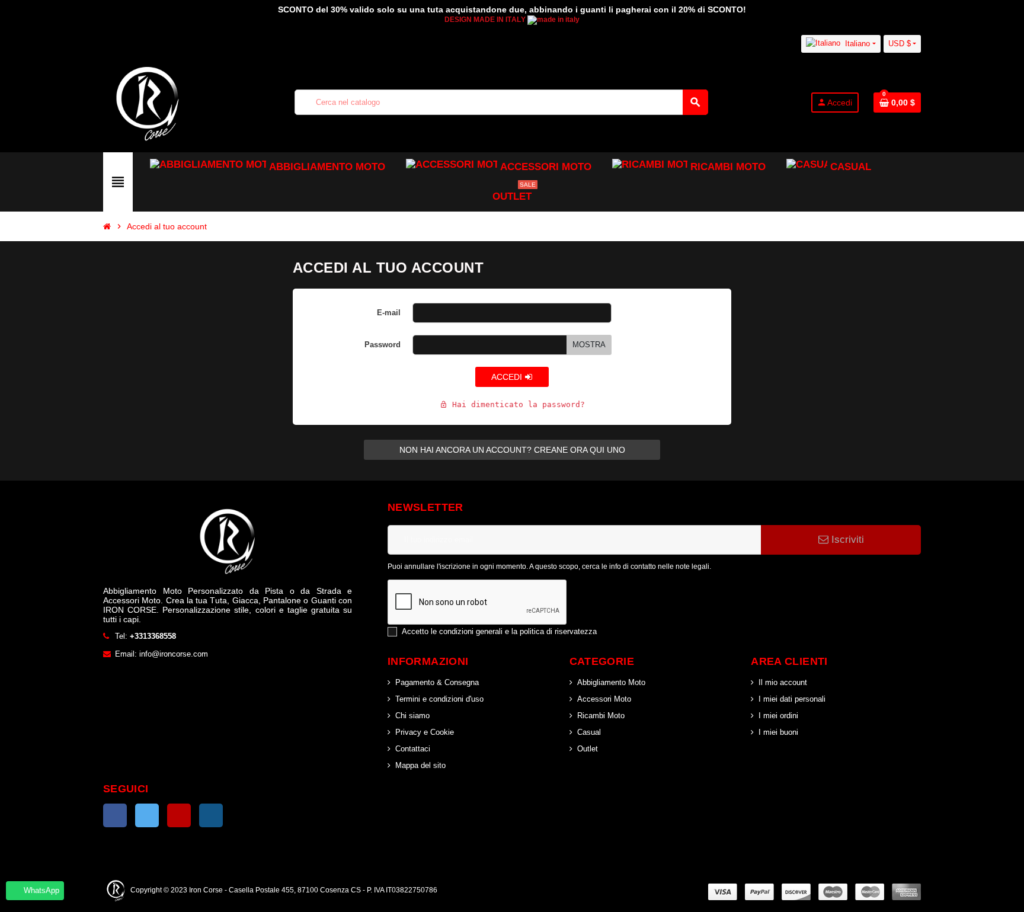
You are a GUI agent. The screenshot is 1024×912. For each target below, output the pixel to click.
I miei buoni (778, 732)
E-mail (389, 312)
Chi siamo (412, 715)
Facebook (115, 815)
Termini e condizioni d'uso (439, 699)
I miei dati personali (792, 699)
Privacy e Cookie (424, 732)
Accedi (507, 377)
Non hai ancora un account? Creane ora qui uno (512, 450)
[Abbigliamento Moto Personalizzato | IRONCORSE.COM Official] (147, 101)
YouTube (179, 815)
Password (382, 344)
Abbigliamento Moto (611, 682)
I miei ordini (778, 715)
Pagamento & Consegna (437, 682)
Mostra (589, 344)
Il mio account (783, 682)
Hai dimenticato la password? (512, 404)
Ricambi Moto (601, 715)
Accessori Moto (604, 699)
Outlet (587, 748)
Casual (589, 732)
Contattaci (412, 748)
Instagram (211, 815)
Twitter (147, 815)
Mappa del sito (420, 765)
